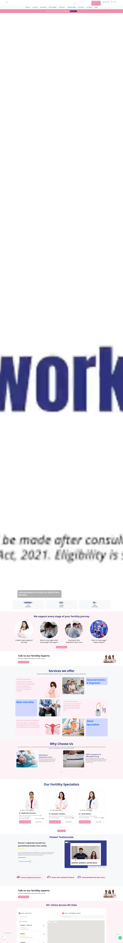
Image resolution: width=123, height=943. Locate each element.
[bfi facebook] (116, 3)
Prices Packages (52, 7)
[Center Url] (44, 925)
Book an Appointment (61, 647)
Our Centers (96, 2)
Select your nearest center (72, 913)
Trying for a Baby (71, 7)
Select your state (26, 913)
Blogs (96, 7)
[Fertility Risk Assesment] (61, 305)
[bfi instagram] (112, 3)
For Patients (89, 7)
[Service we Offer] (73, 685)
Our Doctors (81, 7)
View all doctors (61, 830)
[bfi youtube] (114, 3)
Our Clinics (35, 7)
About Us (28, 7)
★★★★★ (21, 849)
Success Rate (43, 7)
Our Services (62, 7)
